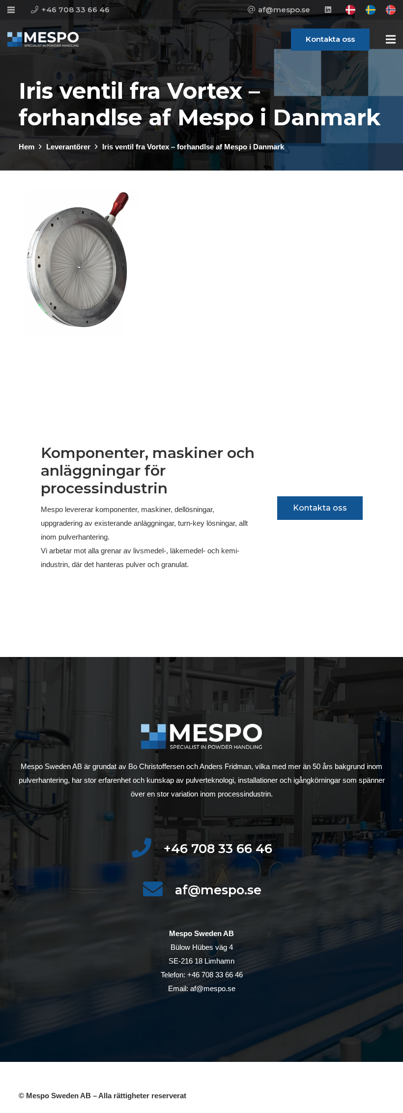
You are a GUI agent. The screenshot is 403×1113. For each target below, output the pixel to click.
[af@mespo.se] (158, 890)
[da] (350, 10)
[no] (391, 10)
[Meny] (391, 39)
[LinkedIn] (327, 9)
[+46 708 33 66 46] (147, 848)
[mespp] (43, 39)
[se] (370, 10)
